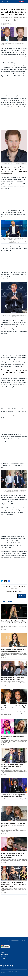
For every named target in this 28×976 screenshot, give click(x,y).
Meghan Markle (19, 65)
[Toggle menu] (26, 1)
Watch (22, 1)
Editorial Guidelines (4, 954)
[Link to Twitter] (5, 965)
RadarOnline (20, 109)
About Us (2, 952)
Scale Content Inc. (15, 940)
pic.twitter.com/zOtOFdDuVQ (18, 411)
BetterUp (21, 102)
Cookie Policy (3, 958)
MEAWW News (3, 940)
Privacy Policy (3, 956)
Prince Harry (20, 48)
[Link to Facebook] (1, 965)
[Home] (4, 1)
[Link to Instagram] (3, 965)
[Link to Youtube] (7, 965)
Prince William (18, 76)
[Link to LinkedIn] (12, 966)
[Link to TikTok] (10, 966)
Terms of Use (3, 960)
